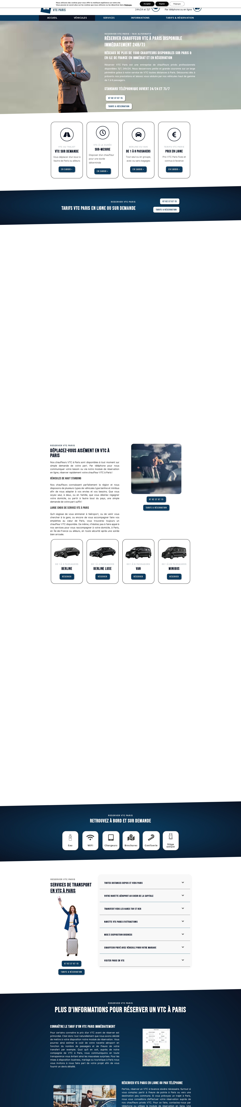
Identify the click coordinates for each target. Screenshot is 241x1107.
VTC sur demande (67, 151)
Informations (140, 18)
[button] (145, 882)
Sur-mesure (102, 149)
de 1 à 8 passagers (138, 151)
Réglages (128, 5)
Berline (67, 569)
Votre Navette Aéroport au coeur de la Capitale (129, 895)
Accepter (147, 4)
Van (138, 569)
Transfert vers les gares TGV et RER (122, 908)
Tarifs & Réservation (180, 18)
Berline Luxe (103, 569)
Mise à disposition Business (118, 934)
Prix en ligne (174, 151)
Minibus (174, 569)
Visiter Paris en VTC (114, 960)
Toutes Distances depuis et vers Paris (123, 883)
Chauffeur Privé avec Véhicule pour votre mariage (130, 947)
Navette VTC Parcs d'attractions (121, 921)
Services (108, 18)
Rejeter (162, 4)
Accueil (52, 18)
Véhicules (80, 18)
